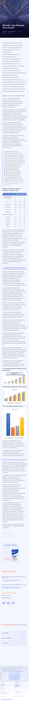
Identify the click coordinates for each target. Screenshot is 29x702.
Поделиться (9, 535)
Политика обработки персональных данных (18, 685)
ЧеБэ (8, 699)
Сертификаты (18, 682)
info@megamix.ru (11, 587)
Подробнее (17, 671)
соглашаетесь (20, 670)
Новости (2, 682)
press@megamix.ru (7, 597)
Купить (4, 524)
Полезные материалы (3, 685)
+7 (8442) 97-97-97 (11, 580)
